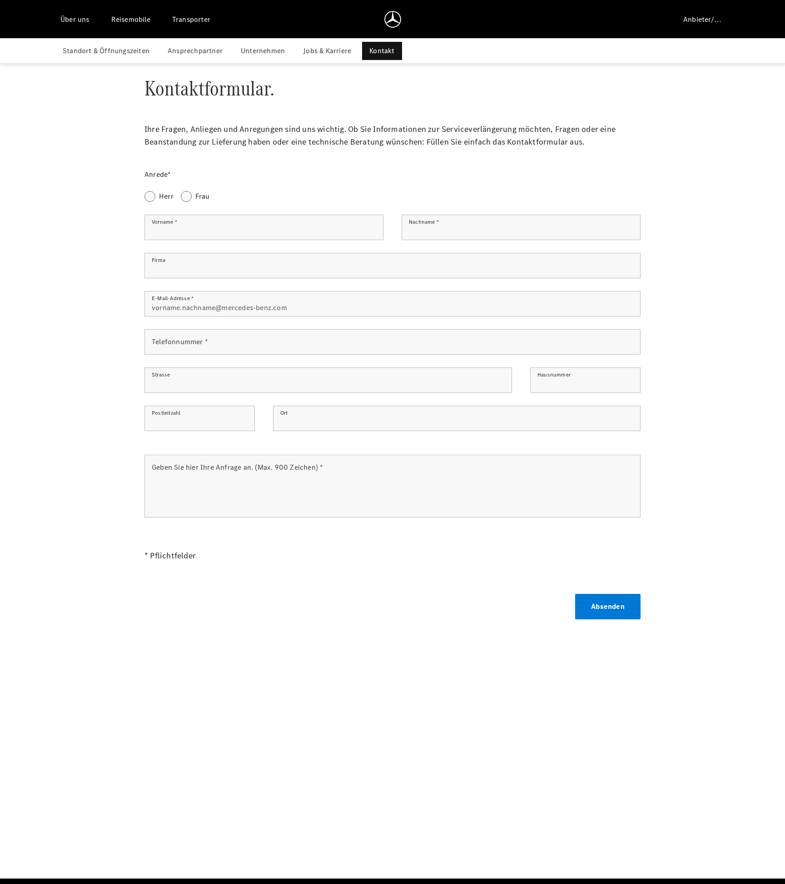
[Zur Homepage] (393, 19)
